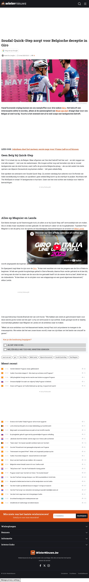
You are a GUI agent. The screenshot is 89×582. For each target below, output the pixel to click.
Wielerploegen (8, 526)
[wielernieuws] (44, 552)
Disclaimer (64, 573)
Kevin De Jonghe (9, 55)
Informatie (6, 538)
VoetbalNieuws (83, 573)
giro (15, 357)
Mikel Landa (79, 229)
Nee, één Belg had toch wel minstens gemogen (28, 349)
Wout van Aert (62, 111)
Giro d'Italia (23, 357)
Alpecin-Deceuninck (46, 357)
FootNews (73, 573)
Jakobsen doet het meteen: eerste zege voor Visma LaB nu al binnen (45, 149)
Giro (64, 108)
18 (34, 55)
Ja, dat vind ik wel (15, 345)
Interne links (7, 544)
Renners (5, 532)
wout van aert (7, 357)
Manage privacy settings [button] (10, 580)
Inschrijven (81, 516)
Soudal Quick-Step (61, 357)
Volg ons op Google (11, 50)
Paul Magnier (74, 357)
